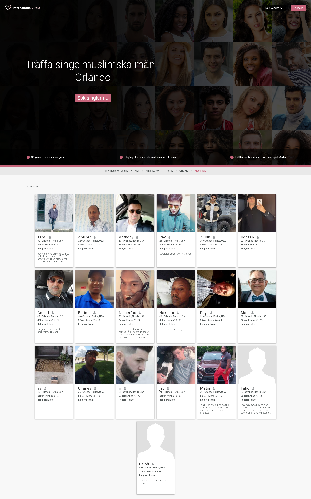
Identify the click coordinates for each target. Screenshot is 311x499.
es (39, 388)
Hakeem (166, 313)
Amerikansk (152, 170)
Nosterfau (127, 313)
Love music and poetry (171, 329)
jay (161, 388)
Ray (162, 237)
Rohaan (247, 237)
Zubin (205, 237)
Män (137, 170)
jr (120, 388)
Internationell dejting (116, 170)
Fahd (245, 388)
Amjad (43, 313)
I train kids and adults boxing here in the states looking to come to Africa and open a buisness (214, 409)
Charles (84, 388)
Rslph (144, 464)
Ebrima (84, 313)
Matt (245, 313)
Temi (41, 237)
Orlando (183, 170)
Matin (205, 388)
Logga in (298, 8)
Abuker (84, 237)
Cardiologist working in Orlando (175, 253)
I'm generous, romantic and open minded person (51, 330)
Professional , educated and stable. (153, 481)
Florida (169, 170)
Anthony (126, 237)
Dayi (203, 313)
